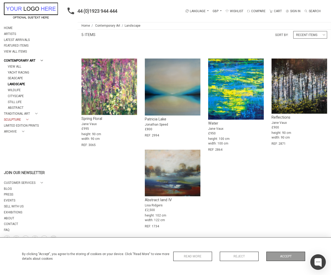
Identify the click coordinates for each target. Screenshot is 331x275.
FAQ (7, 230)
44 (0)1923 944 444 (97, 11)
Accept (286, 256)
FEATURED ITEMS (16, 45)
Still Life (15, 102)
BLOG (8, 189)
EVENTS (9, 200)
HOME (8, 28)
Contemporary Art (107, 25)
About (9, 218)
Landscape (16, 84)
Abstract (16, 108)
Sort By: (282, 35)
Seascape (15, 78)
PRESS (8, 194)
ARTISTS (10, 34)
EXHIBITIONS (13, 212)
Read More (192, 256)
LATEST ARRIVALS (17, 40)
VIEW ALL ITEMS (15, 51)
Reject (239, 256)
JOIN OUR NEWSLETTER (24, 173)
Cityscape (16, 96)
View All (14, 66)
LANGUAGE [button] (197, 11)
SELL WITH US (14, 206)
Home (85, 25)
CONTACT (11, 224)
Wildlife (14, 90)
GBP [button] (216, 11)
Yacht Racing (18, 72)
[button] (24, 61)
